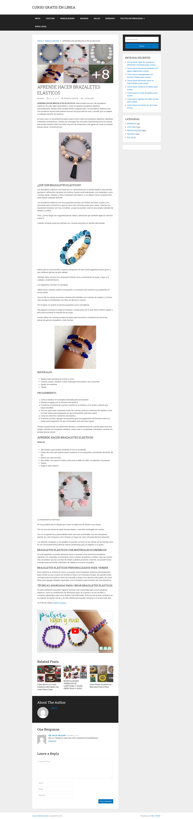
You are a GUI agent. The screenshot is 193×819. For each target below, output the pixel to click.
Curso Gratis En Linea (53, 7)
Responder (52, 741)
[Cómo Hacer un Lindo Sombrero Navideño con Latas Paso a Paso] (49, 673)
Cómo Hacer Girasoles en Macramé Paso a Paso (101, 685)
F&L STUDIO (155, 816)
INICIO (37, 18)
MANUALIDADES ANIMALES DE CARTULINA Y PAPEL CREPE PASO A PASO (73, 685)
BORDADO (110, 18)
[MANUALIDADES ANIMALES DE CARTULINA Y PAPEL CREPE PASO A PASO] (75, 672)
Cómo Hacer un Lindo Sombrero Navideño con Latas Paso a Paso (48, 687)
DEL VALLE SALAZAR (56, 736)
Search (141, 46)
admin (41, 98)
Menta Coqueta (59, 603)
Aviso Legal (41, 26)
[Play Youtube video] (75, 631)
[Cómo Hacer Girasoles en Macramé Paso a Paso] (101, 673)
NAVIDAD (84, 18)
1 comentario (88, 98)
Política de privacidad (131, 18)
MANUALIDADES (67, 18)
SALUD (97, 18)
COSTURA (50, 18)
